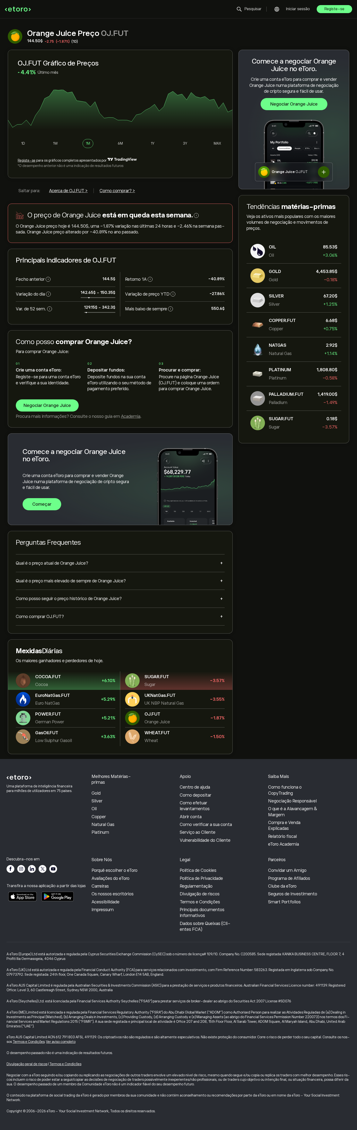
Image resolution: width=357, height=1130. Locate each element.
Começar (41, 504)
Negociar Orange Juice (294, 104)
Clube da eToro (282, 886)
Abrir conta (191, 816)
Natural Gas (103, 824)
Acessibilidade (105, 901)
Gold (96, 793)
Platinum (100, 832)
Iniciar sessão (298, 9)
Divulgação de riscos (200, 893)
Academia (130, 416)
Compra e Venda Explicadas (284, 825)
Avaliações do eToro (110, 878)
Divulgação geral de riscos (27, 1064)
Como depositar (195, 795)
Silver (97, 801)
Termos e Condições (200, 901)
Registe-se (334, 9)
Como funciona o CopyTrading (285, 790)
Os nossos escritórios (113, 893)
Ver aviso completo (61, 1042)
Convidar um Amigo (287, 870)
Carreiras (100, 886)
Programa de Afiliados (289, 878)
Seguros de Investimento (292, 893)
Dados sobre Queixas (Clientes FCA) (205, 926)
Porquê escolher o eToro (114, 870)
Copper (99, 816)
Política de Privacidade (201, 878)
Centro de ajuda (195, 787)
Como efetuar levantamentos (195, 805)
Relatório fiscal (282, 836)
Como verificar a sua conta (206, 824)
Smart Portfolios (284, 901)
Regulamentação (196, 886)
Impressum (103, 909)
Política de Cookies (198, 870)
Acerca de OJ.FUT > (68, 190)
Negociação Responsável (292, 801)
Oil (94, 808)
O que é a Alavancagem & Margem (292, 811)
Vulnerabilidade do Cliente (205, 840)
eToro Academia (283, 844)
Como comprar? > (117, 190)
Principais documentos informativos (202, 912)
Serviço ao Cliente (197, 832)
